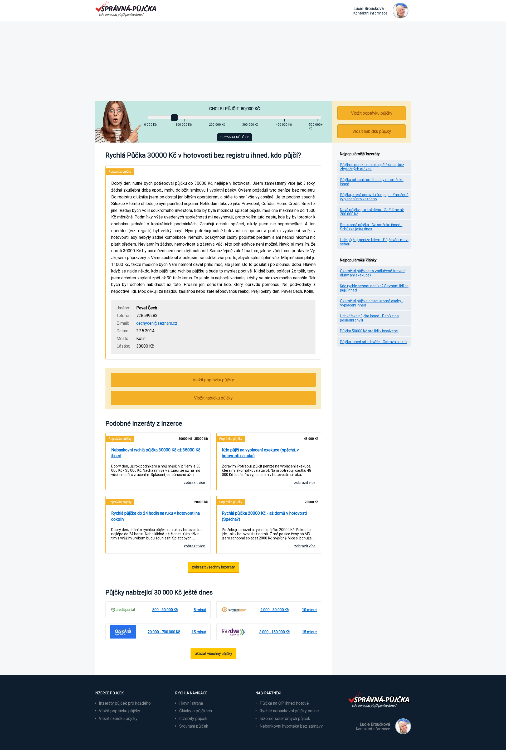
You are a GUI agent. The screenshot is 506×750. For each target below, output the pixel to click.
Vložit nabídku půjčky (213, 398)
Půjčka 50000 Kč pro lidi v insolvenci (369, 331)
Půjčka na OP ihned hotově (284, 703)
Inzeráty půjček (193, 718)
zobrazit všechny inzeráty (213, 567)
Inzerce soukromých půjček (285, 718)
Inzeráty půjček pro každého (125, 703)
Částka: (123, 346)
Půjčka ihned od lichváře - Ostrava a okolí (373, 342)
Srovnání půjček (193, 726)
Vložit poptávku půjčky (213, 379)
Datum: (122, 330)
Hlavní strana (191, 703)
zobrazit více (194, 482)
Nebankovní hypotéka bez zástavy (291, 726)
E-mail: (122, 323)
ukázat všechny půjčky (213, 653)
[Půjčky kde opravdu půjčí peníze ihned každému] (379, 710)
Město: (122, 338)
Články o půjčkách (195, 710)
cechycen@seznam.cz (156, 323)
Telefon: (123, 315)
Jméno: (123, 307)
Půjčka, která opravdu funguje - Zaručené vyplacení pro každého (374, 197)
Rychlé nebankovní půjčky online (289, 710)
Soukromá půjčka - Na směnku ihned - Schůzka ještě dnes (371, 227)
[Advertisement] (253, 61)
